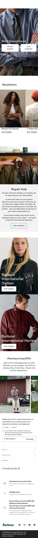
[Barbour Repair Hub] (19, 165)
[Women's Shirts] (12, 109)
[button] (15, 394)
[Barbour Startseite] (8, 525)
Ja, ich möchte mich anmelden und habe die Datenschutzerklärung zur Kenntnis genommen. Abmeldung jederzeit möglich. (19, 432)
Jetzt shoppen (7, 132)
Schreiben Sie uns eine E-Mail (20, 481)
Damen (14, 427)
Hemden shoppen (10, 48)
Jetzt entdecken (28, 48)
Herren (7, 427)
